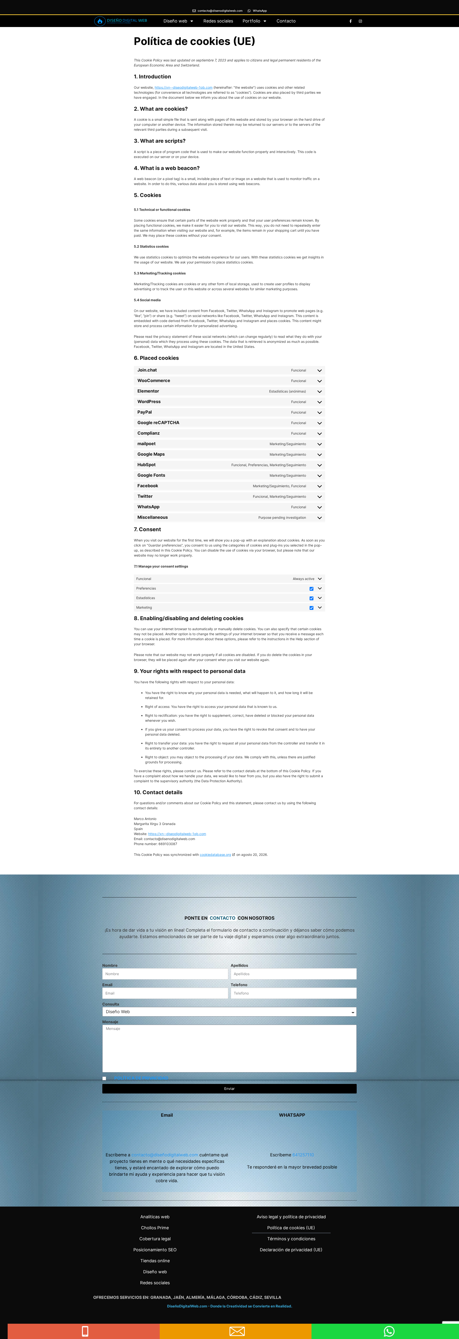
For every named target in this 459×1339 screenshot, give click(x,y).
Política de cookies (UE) (291, 1227)
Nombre (110, 965)
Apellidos (239, 965)
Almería (195, 1297)
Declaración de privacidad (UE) (291, 1249)
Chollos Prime (155, 1227)
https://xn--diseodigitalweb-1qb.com (184, 87)
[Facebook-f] (350, 21)
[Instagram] (360, 21)
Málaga (216, 1297)
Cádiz (255, 1297)
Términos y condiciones (291, 1238)
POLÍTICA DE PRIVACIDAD (141, 1078)
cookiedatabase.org (215, 855)
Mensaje (110, 1021)
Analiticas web (154, 1216)
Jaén (178, 1297)
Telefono (239, 984)
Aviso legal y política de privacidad (291, 1216)
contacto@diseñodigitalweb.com (164, 1154)
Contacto (286, 20)
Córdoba (237, 1297)
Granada (160, 1297)
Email (107, 984)
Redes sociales (218, 20)
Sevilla (272, 1297)
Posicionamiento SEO (155, 1249)
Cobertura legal (155, 1238)
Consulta (110, 1004)
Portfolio (251, 20)
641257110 (303, 1154)
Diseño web (175, 20)
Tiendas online (155, 1260)
